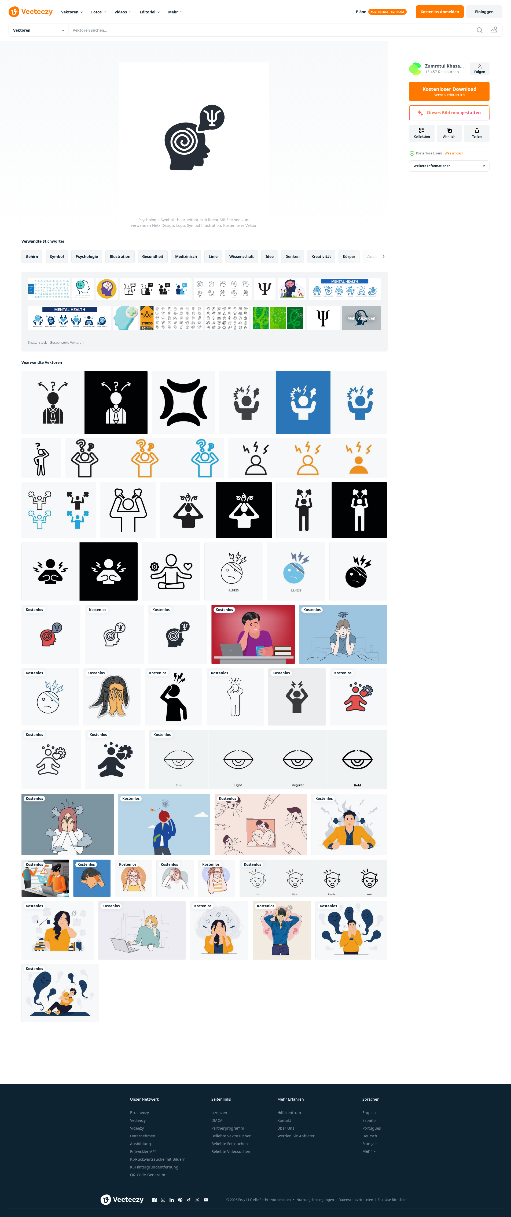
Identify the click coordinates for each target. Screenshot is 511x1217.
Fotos (96, 11)
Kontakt (284, 1120)
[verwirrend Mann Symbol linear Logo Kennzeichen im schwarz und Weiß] (41, 458)
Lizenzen (219, 1112)
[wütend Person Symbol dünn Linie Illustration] (303, 402)
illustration (120, 256)
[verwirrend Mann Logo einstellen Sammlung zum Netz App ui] (144, 458)
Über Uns (285, 1128)
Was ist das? (454, 153)
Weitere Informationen (432, 166)
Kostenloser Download (449, 91)
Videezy (137, 1128)
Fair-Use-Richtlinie (392, 1199)
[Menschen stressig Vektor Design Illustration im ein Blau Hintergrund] (92, 878)
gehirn (32, 256)
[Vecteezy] (31, 11)
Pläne (361, 11)
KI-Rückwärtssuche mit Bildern (158, 1159)
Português (371, 1128)
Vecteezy (138, 1120)
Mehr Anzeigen (361, 318)
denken (292, 256)
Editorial (147, 11)
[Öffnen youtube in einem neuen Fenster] (206, 1199)
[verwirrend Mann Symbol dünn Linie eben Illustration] (84, 402)
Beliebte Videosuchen (230, 1151)
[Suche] (479, 30)
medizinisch (186, 256)
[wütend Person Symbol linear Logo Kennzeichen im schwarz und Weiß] (128, 510)
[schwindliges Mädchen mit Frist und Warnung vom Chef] (45, 878)
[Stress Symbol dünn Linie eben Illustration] (216, 510)
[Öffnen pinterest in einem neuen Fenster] (180, 1199)
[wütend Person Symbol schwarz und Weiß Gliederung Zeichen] (58, 510)
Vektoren (69, 11)
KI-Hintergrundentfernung (154, 1167)
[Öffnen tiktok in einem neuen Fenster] (189, 1199)
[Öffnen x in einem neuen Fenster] (197, 1199)
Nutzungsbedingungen (315, 1199)
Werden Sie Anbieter (296, 1135)
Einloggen (484, 11)
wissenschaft (241, 256)
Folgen (479, 71)
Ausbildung (140, 1143)
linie (213, 256)
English (369, 1112)
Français (369, 1143)
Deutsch (369, 1135)
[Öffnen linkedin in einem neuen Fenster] (172, 1199)
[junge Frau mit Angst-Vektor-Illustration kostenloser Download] (282, 930)
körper (349, 256)
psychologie (87, 256)
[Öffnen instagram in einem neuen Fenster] (163, 1199)
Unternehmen (142, 1135)
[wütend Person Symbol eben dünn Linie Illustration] (331, 510)
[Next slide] (379, 256)
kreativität (321, 256)
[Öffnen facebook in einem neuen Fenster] (154, 1199)
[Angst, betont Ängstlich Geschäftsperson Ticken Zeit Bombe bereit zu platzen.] (164, 824)
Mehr (173, 11)
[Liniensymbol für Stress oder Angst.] (235, 697)
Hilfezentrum (289, 1112)
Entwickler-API (143, 1151)
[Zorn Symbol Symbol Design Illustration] (183, 402)
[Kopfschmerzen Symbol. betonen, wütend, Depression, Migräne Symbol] (297, 697)
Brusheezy (139, 1112)
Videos (121, 11)
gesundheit (152, 256)
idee (270, 256)
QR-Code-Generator (148, 1174)
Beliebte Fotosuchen (229, 1143)
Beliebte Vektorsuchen (231, 1135)
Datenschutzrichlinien (356, 1199)
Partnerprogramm (227, 1128)
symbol (57, 256)
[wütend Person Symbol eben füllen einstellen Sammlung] (79, 571)
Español (369, 1120)
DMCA (216, 1120)
